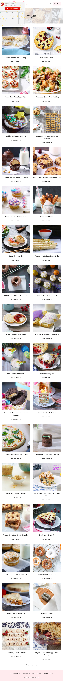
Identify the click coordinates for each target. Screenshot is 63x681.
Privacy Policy (48, 673)
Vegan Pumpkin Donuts (47, 574)
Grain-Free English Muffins (16, 334)
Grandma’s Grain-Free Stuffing (47, 97)
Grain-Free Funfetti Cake (47, 413)
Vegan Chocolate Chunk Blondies (15, 535)
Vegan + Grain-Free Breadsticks (47, 256)
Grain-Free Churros (47, 217)
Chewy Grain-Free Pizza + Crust (16, 454)
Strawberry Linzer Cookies (16, 653)
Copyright (26, 673)
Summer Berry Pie (47, 374)
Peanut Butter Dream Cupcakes (16, 178)
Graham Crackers (47, 613)
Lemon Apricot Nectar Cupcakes (47, 295)
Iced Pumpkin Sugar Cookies (16, 574)
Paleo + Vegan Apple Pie (16, 613)
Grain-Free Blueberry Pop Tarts (47, 334)
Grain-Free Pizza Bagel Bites (15, 97)
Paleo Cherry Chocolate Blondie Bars (47, 178)
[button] (21, 24)
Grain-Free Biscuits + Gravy (16, 58)
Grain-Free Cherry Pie (47, 58)
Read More (16, 62)
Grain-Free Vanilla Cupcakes (16, 217)
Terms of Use (36, 673)
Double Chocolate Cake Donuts (16, 295)
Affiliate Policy (15, 673)
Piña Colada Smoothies (16, 374)
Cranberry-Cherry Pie (47, 535)
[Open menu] (50, 4)
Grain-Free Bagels (16, 256)
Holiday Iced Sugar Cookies (16, 136)
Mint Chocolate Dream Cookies (47, 454)
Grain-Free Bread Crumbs (16, 493)
